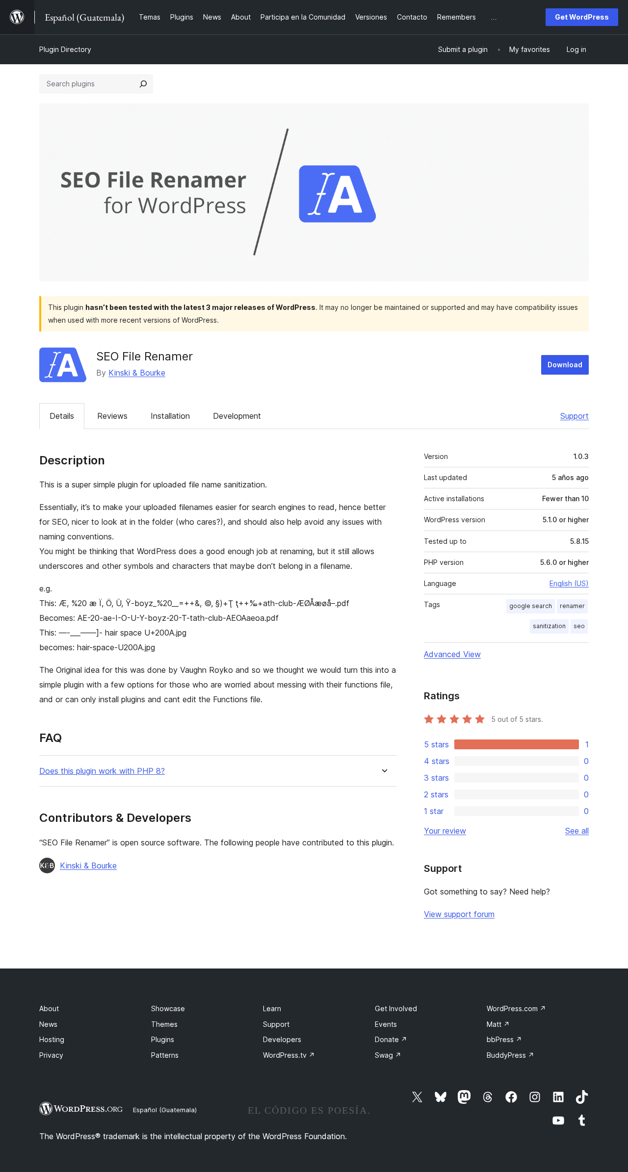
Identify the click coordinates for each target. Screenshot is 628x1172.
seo (579, 626)
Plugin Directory (65, 49)
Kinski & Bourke (136, 373)
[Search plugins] (143, 84)
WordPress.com (516, 1008)
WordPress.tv (289, 1055)
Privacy (51, 1055)
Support (574, 416)
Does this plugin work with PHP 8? (102, 771)
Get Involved (396, 1008)
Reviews (112, 416)
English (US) (569, 583)
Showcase (168, 1008)
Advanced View (452, 654)
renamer (572, 606)
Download (565, 364)
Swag (388, 1055)
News (48, 1024)
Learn (272, 1008)
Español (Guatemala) (165, 1110)
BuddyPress (510, 1055)
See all (577, 831)
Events (386, 1024)
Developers (282, 1039)
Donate (391, 1039)
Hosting (51, 1039)
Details (62, 416)
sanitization (549, 626)
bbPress (504, 1039)
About (49, 1008)
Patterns (165, 1055)
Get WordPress (582, 17)
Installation (170, 416)
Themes (164, 1024)
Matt (498, 1024)
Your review (445, 831)
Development (237, 416)
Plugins (162, 1039)
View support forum (459, 914)
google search (530, 606)
